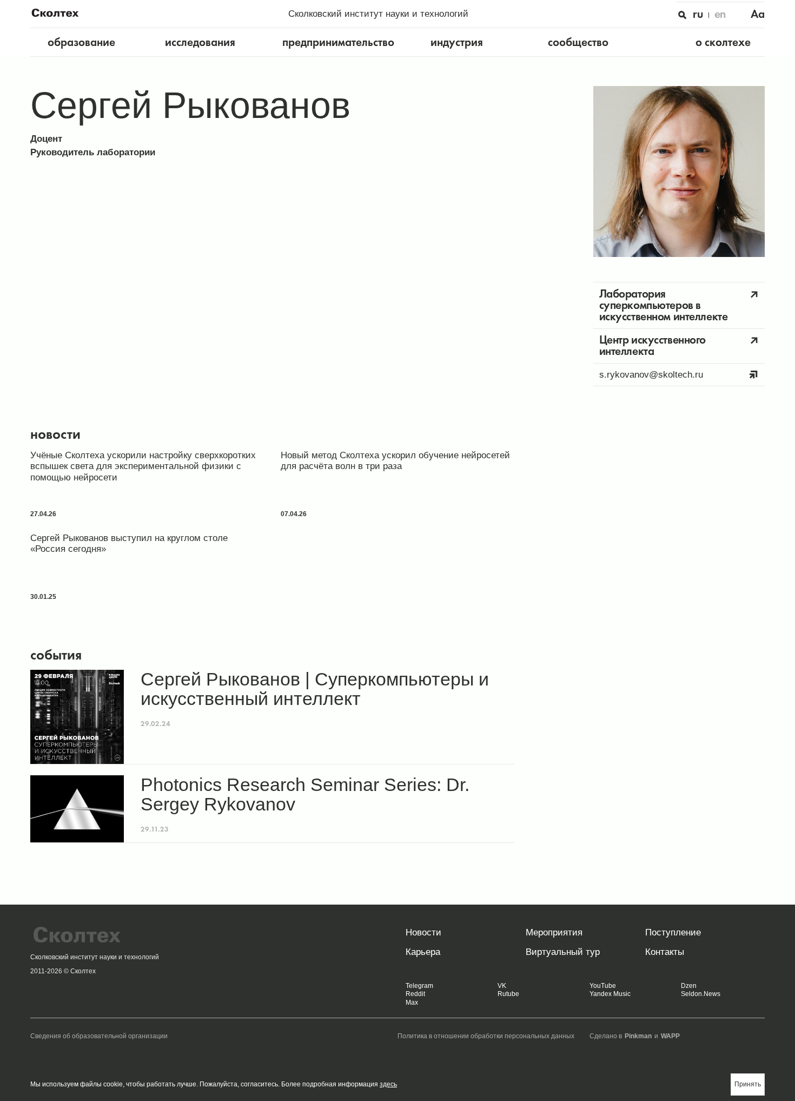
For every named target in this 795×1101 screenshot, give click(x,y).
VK (502, 986)
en (720, 14)
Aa (758, 14)
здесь (388, 1084)
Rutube (508, 994)
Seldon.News (700, 994)
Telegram (419, 986)
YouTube (602, 986)
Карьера (423, 951)
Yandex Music (610, 994)
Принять (747, 1084)
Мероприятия (554, 932)
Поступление (673, 932)
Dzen (689, 986)
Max (412, 1002)
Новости (423, 932)
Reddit (415, 994)
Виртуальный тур (563, 951)
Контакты (664, 951)
